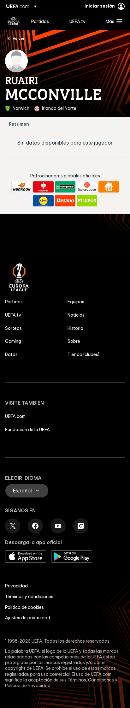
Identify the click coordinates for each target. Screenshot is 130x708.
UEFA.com (15, 416)
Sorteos (13, 328)
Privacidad (16, 585)
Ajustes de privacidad (27, 617)
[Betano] (65, 200)
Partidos (14, 301)
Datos (11, 354)
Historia (75, 328)
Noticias (76, 315)
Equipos (76, 301)
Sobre (74, 341)
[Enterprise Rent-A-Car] (65, 187)
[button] (113, 21)
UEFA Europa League (13, 21)
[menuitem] (45, 21)
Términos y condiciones (29, 596)
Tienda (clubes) (83, 354)
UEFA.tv (13, 315)
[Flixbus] (87, 200)
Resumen (19, 124)
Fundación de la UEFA (27, 429)
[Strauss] (43, 187)
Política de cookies (24, 607)
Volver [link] (19, 38)
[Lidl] (43, 200)
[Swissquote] (87, 187)
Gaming (13, 341)
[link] (40, 21)
